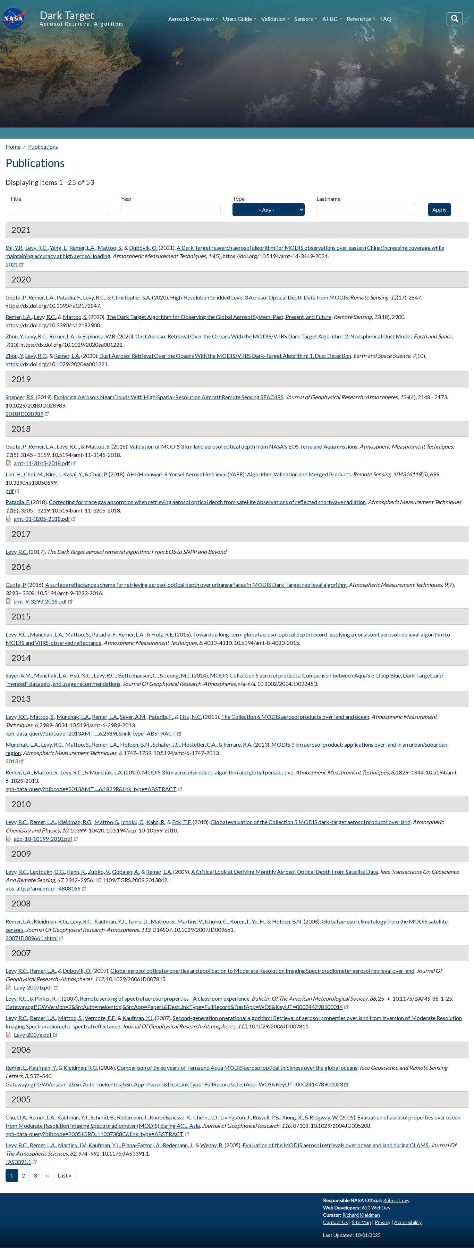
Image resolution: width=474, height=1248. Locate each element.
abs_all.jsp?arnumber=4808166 (43, 888)
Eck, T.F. (182, 822)
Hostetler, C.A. (199, 744)
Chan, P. (99, 474)
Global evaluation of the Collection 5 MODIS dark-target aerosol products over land (310, 822)
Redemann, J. (132, 1117)
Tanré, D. (138, 921)
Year (126, 198)
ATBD (330, 18)
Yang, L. (58, 247)
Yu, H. (258, 921)
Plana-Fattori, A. (141, 1145)
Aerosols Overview (191, 18)
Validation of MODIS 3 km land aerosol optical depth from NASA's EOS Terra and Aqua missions (243, 446)
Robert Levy (396, 1200)
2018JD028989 (24, 413)
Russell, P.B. (266, 1117)
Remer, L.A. (82, 247)
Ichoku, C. (132, 822)
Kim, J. (53, 474)
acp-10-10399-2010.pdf (43, 838)
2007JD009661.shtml (32, 938)
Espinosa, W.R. (99, 336)
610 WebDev (376, 1207)
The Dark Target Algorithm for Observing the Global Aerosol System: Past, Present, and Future (219, 316)
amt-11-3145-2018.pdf (42, 463)
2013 (12, 761)
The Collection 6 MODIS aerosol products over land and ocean (295, 716)
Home (13, 146)
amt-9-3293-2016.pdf (40, 601)
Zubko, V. (99, 871)
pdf (10, 490)
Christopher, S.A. (131, 297)
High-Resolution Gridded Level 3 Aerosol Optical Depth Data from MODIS (259, 297)
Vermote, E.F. (100, 1018)
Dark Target (67, 15)
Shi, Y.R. (14, 247)
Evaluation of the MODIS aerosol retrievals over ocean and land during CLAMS (336, 1145)
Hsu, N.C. (80, 675)
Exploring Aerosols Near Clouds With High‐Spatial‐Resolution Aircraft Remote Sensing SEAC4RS (168, 397)
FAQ (385, 18)
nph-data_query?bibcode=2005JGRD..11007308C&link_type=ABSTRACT (95, 1134)
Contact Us (335, 1222)
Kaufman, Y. (43, 1067)
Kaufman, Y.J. (110, 921)
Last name (328, 198)
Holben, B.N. (135, 744)
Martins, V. (190, 921)
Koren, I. (239, 921)
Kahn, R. (155, 822)
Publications (43, 146)
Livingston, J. (235, 1117)
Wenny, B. (211, 1145)
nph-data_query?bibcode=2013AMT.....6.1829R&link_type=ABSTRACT (91, 789)
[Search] (455, 18)
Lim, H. (14, 474)
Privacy (382, 1222)
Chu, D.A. (16, 1117)
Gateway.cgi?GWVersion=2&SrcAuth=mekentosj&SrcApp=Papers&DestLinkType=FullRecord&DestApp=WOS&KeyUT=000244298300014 (174, 1006)
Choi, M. (34, 474)
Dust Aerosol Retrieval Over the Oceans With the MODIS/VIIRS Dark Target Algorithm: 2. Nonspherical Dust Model (273, 336)
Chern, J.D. (205, 1117)
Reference (359, 18)
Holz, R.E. (162, 634)
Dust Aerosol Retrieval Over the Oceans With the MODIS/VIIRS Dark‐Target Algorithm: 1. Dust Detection (225, 355)
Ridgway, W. (324, 1117)
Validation (273, 18)
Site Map (361, 1222)
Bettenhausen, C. (138, 675)
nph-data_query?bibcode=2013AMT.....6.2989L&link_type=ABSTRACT (91, 733)
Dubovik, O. (143, 247)
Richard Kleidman (361, 1215)
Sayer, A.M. (19, 675)
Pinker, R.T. (48, 998)
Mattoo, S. (110, 247)
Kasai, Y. (73, 474)
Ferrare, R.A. (237, 744)
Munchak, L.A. (46, 634)
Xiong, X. (292, 1117)
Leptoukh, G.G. (47, 871)
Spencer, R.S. (20, 397)
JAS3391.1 (18, 1161)
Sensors (304, 18)
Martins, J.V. (72, 1145)
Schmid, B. (103, 1117)
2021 (12, 264)
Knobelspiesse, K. (170, 1117)
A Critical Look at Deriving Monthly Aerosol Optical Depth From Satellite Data (284, 871)
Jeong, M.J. (177, 675)
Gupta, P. (16, 297)
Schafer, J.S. (166, 744)
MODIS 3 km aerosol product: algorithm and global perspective (217, 772)
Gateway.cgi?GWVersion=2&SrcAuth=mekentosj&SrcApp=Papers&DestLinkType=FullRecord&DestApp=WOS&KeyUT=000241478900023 (174, 1084)
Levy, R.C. (36, 247)
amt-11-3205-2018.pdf (42, 518)
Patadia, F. (69, 297)
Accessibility (408, 1222)
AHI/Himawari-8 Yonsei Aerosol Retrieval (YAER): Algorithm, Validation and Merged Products (239, 474)
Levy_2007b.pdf (33, 987)
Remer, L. (16, 1067)
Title (15, 198)
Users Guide (237, 18)
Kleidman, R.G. (75, 822)
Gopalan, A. (125, 871)
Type (238, 198)
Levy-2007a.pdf (33, 1034)
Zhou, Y (14, 336)
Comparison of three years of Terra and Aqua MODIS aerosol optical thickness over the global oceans (237, 1067)
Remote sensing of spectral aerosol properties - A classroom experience (164, 998)
